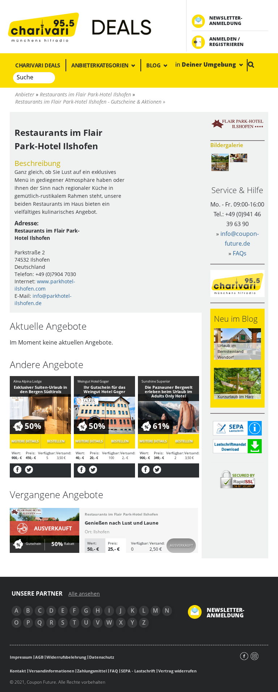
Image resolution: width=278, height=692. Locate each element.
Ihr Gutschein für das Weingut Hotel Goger (104, 389)
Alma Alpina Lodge (27, 381)
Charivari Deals (37, 65)
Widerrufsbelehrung (66, 657)
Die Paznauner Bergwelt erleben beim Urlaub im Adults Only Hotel (169, 391)
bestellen (55, 441)
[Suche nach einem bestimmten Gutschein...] (251, 64)
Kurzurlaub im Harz (235, 396)
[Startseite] (90, 26)
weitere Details (25, 441)
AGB (39, 657)
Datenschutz (101, 657)
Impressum (21, 657)
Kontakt (18, 671)
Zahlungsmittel (92, 671)
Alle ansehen (84, 593)
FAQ (114, 671)
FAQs (240, 253)
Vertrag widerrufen (177, 671)
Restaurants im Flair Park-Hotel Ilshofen (121, 514)
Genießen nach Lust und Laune (122, 523)
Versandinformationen (51, 671)
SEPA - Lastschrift (138, 671)
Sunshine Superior (156, 381)
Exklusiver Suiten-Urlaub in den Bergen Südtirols (40, 389)
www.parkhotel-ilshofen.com (44, 285)
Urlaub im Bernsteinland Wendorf (231, 351)
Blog (154, 65)
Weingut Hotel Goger (93, 381)
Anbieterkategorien (100, 65)
